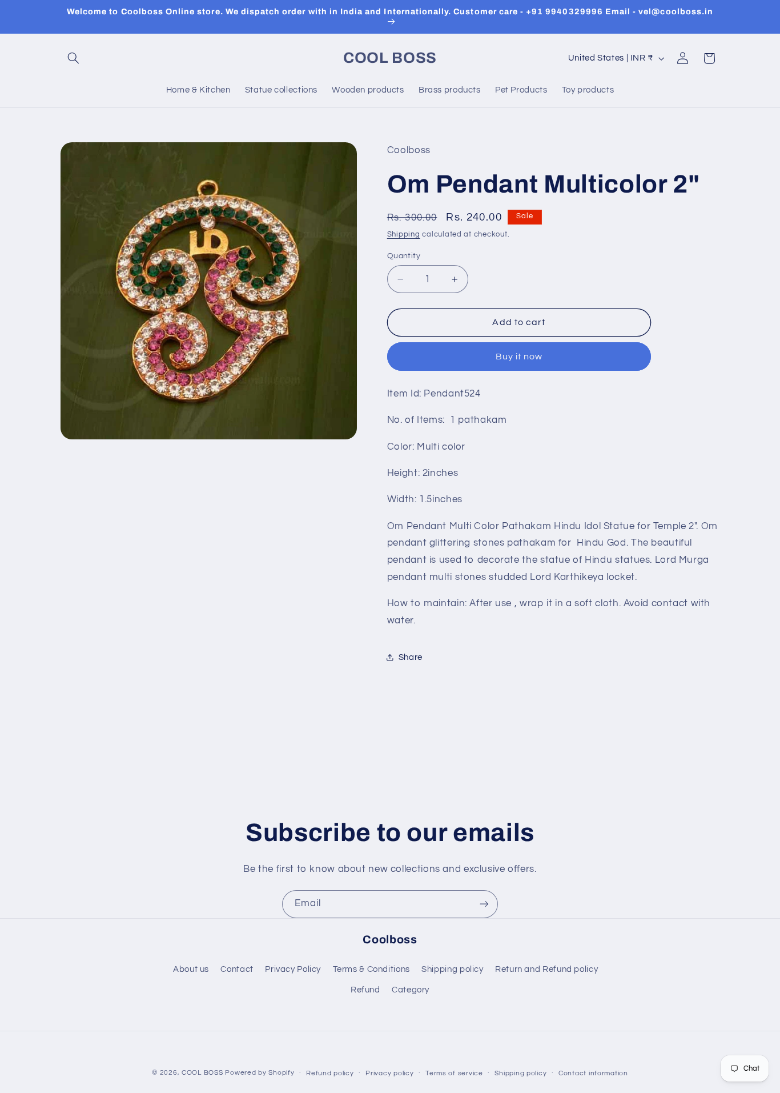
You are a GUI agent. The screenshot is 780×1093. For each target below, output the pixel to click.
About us (191, 969)
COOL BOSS (202, 1073)
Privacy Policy (293, 969)
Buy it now (519, 356)
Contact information (593, 1073)
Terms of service (454, 1073)
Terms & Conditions (371, 969)
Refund (365, 990)
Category (410, 990)
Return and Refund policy (546, 969)
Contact (236, 969)
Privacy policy (389, 1073)
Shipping (403, 234)
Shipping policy (452, 969)
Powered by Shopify (259, 1073)
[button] (74, 58)
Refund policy (330, 1073)
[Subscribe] (484, 904)
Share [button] (411, 657)
